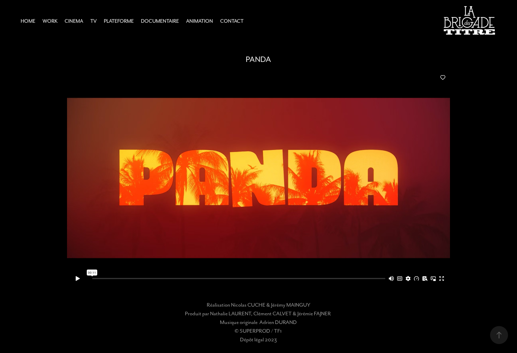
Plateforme (119, 21)
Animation (199, 21)
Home (28, 21)
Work (49, 21)
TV (93, 21)
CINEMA (74, 21)
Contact (232, 21)
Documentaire (160, 21)
